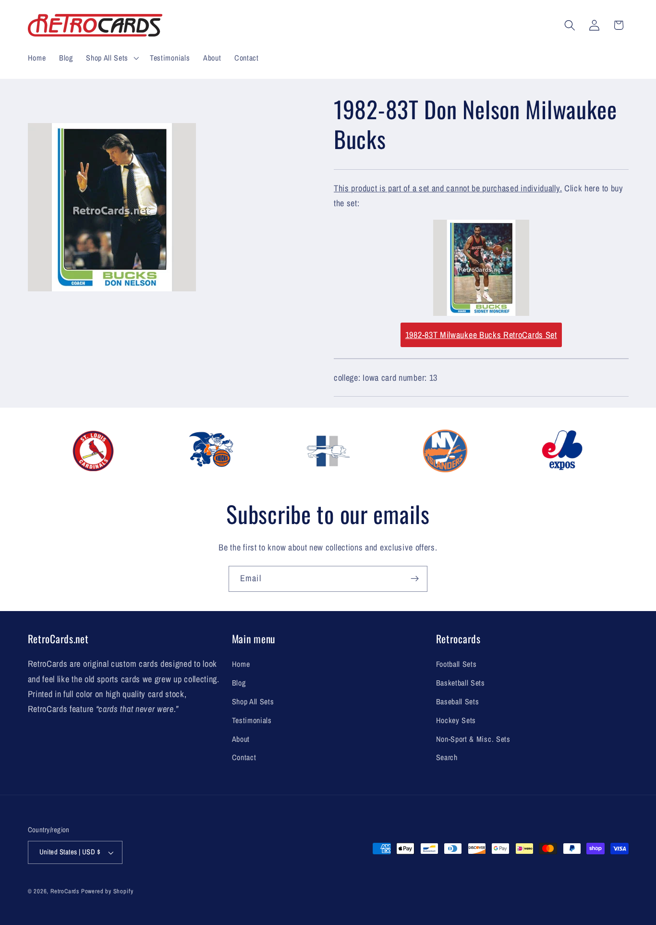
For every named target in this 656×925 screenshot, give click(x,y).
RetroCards (64, 891)
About (241, 739)
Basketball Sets (460, 682)
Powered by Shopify (107, 891)
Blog (239, 682)
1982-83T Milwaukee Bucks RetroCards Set (481, 335)
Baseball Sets (457, 701)
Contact (244, 757)
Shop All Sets (253, 701)
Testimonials (252, 720)
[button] (111, 57)
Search (447, 757)
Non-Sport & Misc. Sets (473, 739)
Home (241, 664)
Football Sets (456, 664)
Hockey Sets (456, 720)
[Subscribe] (414, 579)
